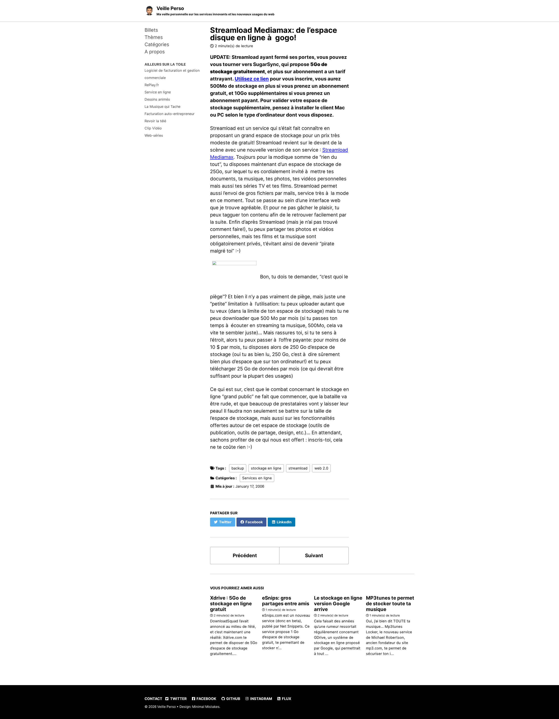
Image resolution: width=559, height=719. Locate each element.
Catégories (157, 44)
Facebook (206, 698)
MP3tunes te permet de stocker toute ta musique (390, 603)
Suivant (314, 555)
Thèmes (154, 37)
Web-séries (154, 135)
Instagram (260, 698)
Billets (151, 30)
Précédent (245, 555)
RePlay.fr (152, 85)
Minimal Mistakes (205, 707)
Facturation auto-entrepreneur (170, 114)
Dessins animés (157, 99)
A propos (155, 51)
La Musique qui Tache (162, 106)
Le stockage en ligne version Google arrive (338, 603)
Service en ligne (158, 92)
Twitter (178, 698)
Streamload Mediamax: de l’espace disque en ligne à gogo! (273, 34)
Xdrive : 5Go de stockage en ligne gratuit (231, 603)
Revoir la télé (155, 121)
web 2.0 (321, 468)
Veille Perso (215, 10)
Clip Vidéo (153, 128)
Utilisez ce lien (252, 79)
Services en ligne (257, 478)
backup (237, 468)
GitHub (232, 698)
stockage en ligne (266, 468)
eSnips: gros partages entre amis (285, 600)
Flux (286, 698)
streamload (297, 468)
